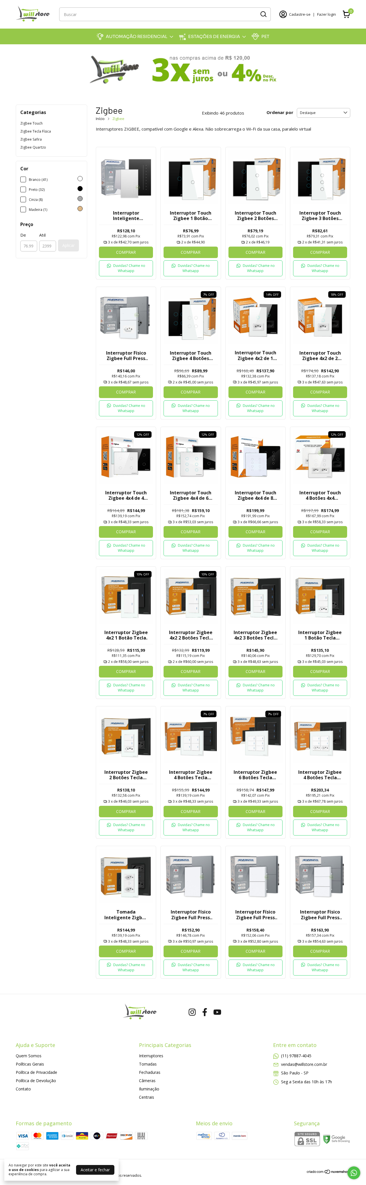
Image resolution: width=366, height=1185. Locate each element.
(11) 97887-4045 (296, 1055)
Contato (23, 1089)
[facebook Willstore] (204, 1012)
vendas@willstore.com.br (304, 1064)
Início (100, 118)
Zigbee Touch (31, 123)
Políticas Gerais (30, 1064)
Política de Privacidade (36, 1072)
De (23, 235)
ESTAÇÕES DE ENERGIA (214, 36)
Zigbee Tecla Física (35, 131)
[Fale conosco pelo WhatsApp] (353, 1172)
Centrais (146, 1097)
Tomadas (148, 1064)
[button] (126, 268)
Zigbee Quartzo (33, 147)
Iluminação (149, 1089)
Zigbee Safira (31, 139)
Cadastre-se (300, 14)
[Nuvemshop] (328, 1172)
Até (42, 235)
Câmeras (147, 1080)
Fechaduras (149, 1072)
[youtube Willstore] (217, 1012)
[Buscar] (263, 14)
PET (265, 36)
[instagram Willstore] (192, 1012)
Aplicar (68, 245)
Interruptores (151, 1055)
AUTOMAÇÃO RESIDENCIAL (136, 36)
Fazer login (326, 14)
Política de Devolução (36, 1080)
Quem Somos (28, 1055)
